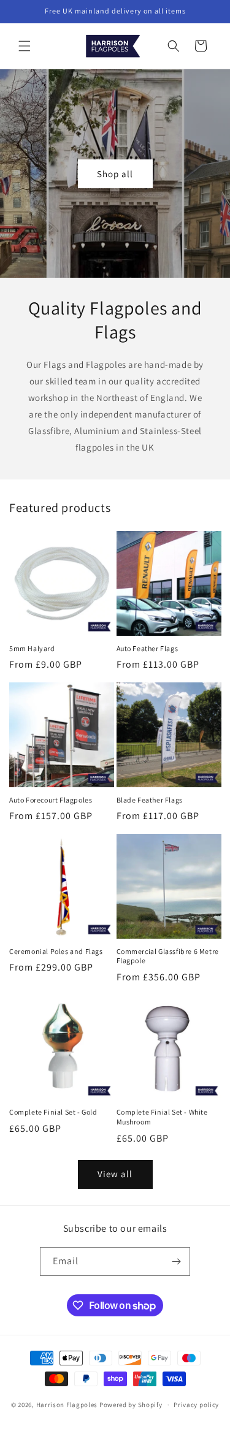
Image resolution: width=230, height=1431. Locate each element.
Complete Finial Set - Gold (53, 1111)
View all (115, 1174)
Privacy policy (196, 1404)
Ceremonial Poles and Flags (56, 951)
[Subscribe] (176, 1261)
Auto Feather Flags (147, 648)
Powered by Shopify (131, 1404)
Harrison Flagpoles (67, 1404)
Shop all (115, 173)
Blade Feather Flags (150, 799)
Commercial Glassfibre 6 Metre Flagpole (168, 956)
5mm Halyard (32, 648)
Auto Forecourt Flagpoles (50, 799)
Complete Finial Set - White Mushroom (162, 1116)
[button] (24, 45)
